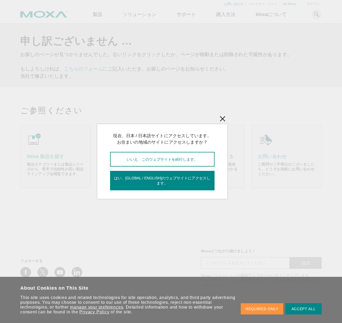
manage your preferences (96, 307)
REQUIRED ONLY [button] (262, 309)
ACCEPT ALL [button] (304, 309)
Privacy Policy (94, 312)
